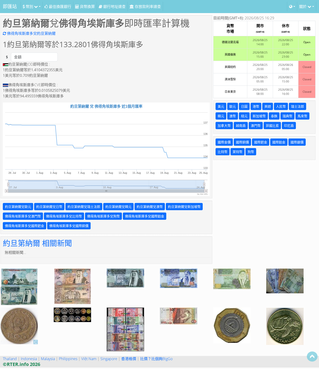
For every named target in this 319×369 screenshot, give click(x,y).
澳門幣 (256, 125)
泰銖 (274, 116)
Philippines (68, 358)
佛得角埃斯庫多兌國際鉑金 (144, 216)
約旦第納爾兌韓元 (118, 206)
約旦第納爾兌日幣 (49, 206)
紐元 (244, 116)
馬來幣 (302, 116)
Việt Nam (88, 358)
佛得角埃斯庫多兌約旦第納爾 (31, 33)
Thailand (10, 358)
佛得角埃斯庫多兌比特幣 (64, 216)
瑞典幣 (287, 116)
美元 (221, 106)
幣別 (29, 6)
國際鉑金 (278, 142)
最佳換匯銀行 (59, 6)
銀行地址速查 (114, 6)
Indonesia (29, 358)
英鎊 (267, 106)
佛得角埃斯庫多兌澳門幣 (23, 216)
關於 (303, 6)
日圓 (244, 106)
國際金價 (224, 142)
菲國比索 (272, 125)
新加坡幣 (259, 116)
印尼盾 (289, 125)
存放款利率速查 (147, 6)
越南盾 (241, 125)
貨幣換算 (87, 6)
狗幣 (251, 151)
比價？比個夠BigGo (156, 358)
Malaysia (48, 358)
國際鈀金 (260, 142)
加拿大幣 (224, 125)
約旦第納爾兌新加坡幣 (184, 206)
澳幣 (232, 116)
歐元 (232, 106)
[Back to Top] (312, 356)
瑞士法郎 (297, 106)
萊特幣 (237, 151)
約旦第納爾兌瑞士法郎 (83, 206)
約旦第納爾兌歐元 (18, 206)
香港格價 (128, 358)
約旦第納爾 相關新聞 (37, 243)
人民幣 (281, 106)
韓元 (221, 116)
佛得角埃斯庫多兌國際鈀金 (24, 226)
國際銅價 (242, 142)
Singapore (108, 358)
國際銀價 (297, 142)
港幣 (256, 106)
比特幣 (222, 151)
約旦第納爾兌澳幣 (150, 206)
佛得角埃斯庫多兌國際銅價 (69, 226)
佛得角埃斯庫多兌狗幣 (103, 216)
